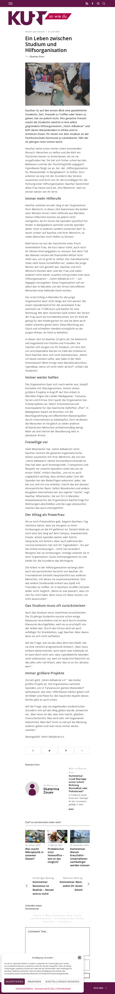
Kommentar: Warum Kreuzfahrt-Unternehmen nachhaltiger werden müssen (80, 857)
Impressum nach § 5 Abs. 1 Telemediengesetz (52, 988)
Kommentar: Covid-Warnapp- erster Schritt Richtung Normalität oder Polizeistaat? (78, 783)
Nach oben (98, 988)
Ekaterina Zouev (37, 56)
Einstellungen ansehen (62, 981)
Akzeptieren (14, 981)
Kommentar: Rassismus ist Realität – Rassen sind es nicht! (43, 885)
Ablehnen (34, 981)
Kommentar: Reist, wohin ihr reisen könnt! (71, 883)
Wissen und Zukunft (35, 31)
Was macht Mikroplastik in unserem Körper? (34, 853)
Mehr (71, 809)
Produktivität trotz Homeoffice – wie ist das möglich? (56, 855)
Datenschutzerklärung (24, 988)
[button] (79, 957)
